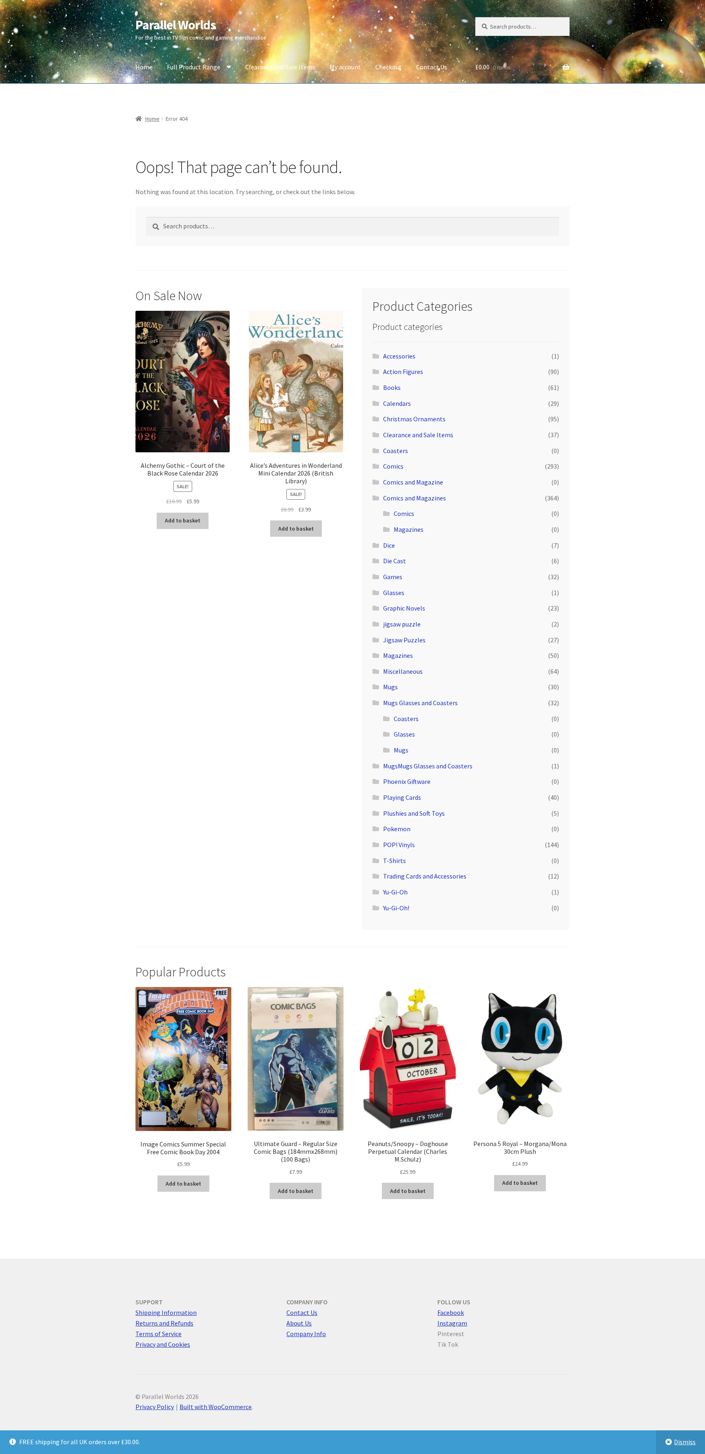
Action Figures (403, 371)
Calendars (397, 403)
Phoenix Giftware (406, 781)
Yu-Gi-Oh (395, 892)
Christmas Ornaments (414, 419)
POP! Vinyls (399, 845)
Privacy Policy (154, 1407)
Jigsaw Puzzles (404, 640)
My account (345, 67)
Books (392, 387)
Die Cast (394, 561)
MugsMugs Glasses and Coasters (427, 766)
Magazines (408, 529)
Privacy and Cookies (162, 1344)
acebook (452, 1312)
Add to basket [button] (182, 520)
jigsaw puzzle (402, 624)
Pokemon (396, 829)
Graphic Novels (404, 608)
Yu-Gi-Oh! (396, 908)
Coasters (395, 451)
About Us (299, 1323)
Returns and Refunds (164, 1323)
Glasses (393, 593)
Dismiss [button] (685, 1442)
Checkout (388, 67)
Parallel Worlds (175, 25)
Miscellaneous (403, 671)
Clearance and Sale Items (280, 67)
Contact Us (431, 67)
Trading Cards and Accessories (424, 876)
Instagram (452, 1323)
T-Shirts (394, 860)
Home (144, 67)
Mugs (390, 687)
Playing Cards (402, 797)
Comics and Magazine (413, 482)
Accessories (399, 356)
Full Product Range (193, 67)
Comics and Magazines (414, 498)
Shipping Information (166, 1312)
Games (392, 577)
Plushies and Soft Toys (414, 813)
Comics (393, 466)
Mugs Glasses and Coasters (420, 703)
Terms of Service (158, 1334)
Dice (389, 545)
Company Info (306, 1334)
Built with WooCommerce (216, 1407)
